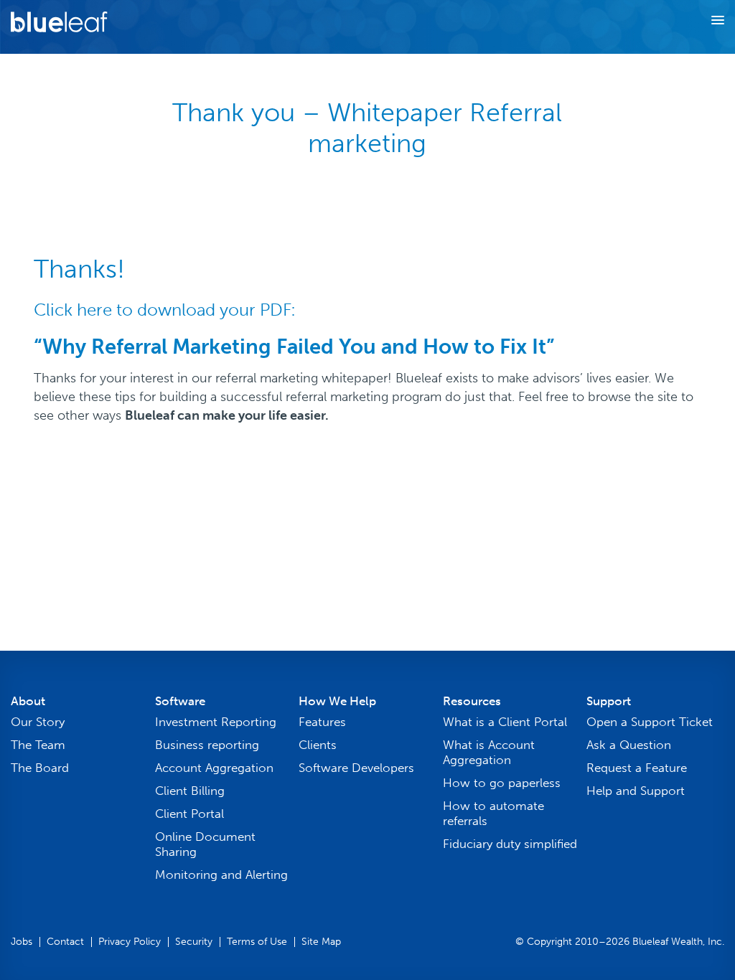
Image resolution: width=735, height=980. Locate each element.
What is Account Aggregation (489, 752)
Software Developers (356, 767)
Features (322, 722)
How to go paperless (502, 783)
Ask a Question (628, 745)
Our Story (38, 722)
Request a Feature (636, 767)
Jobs (21, 942)
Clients (318, 745)
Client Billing (190, 790)
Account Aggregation (214, 767)
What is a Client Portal (505, 722)
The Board (40, 767)
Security (193, 942)
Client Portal (189, 813)
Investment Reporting (215, 722)
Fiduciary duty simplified (510, 844)
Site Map (321, 942)
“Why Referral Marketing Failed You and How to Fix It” (294, 346)
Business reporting (207, 745)
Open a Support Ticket (649, 722)
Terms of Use (257, 942)
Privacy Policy (129, 942)
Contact (65, 942)
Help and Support (635, 790)
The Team (38, 745)
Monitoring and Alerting (221, 874)
